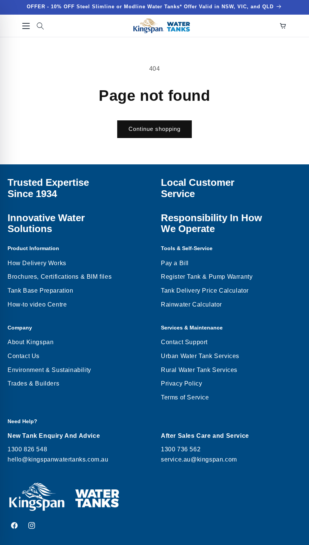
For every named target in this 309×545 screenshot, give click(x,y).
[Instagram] (31, 525)
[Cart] (283, 26)
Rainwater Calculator (191, 304)
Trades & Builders (33, 383)
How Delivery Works (37, 263)
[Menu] (26, 26)
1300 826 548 (27, 449)
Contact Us (24, 356)
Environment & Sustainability (49, 370)
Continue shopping (154, 129)
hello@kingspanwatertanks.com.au (58, 459)
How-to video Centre (37, 304)
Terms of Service (185, 397)
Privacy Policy (181, 383)
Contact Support (184, 342)
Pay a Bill (175, 263)
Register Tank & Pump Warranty (206, 276)
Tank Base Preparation (40, 290)
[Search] (40, 26)
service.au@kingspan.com (199, 459)
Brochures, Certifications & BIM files (60, 276)
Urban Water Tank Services (200, 356)
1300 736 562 (180, 449)
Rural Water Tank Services (199, 370)
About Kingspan (31, 342)
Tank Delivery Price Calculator (205, 290)
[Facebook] (14, 525)
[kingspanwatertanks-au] (161, 25)
